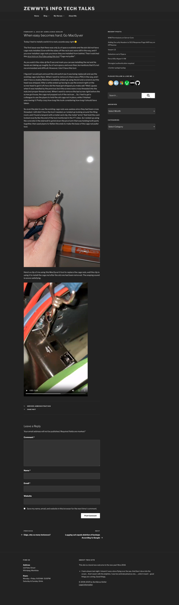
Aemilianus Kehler (53, 32)
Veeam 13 (112, 50)
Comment (29, 437)
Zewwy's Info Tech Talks (59, 8)
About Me (73, 16)
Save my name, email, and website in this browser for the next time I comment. (62, 509)
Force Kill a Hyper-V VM (117, 59)
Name (27, 470)
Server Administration (39, 406)
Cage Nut (31, 409)
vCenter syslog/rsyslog (117, 68)
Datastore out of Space (117, 54)
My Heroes (58, 16)
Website (28, 496)
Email (27, 483)
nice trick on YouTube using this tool (43, 56)
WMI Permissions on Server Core (121, 38)
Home (36, 16)
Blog (45, 16)
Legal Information (86, 585)
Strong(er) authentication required (121, 63)
